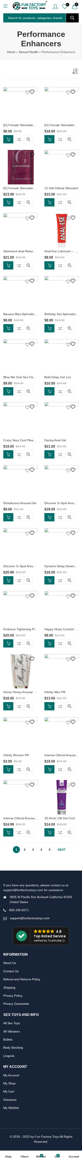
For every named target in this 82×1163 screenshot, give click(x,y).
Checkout (9, 1099)
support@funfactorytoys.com (30, 918)
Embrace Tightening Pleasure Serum (28, 629)
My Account (11, 1075)
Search (72, 17)
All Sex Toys (11, 1023)
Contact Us (11, 971)
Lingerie (8, 1056)
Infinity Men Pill (54, 692)
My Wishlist (11, 1108)
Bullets (7, 1039)
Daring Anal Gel (55, 440)
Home (11, 52)
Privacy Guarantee (16, 1003)
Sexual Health (28, 52)
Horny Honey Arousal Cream (23, 692)
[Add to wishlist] (30, 91)
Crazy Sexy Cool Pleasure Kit (23, 440)
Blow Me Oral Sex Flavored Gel (25, 377)
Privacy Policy (12, 995)
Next (62, 849)
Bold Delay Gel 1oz (57, 377)
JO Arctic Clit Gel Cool (59, 818)
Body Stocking (13, 1047)
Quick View (28, 139)
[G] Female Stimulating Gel (22, 125)
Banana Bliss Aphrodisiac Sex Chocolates (32, 314)
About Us (9, 963)
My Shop (9, 1083)
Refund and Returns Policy (21, 979)
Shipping (9, 987)
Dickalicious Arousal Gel (19, 503)
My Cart (8, 1091)
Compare (19, 139)
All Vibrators (11, 1031)
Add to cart (8, 139)
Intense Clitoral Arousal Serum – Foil (28, 818)
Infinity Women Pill (16, 755)
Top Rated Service (50, 936)
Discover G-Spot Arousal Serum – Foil (29, 566)
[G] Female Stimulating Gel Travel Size (30, 188)
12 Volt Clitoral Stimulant (61, 188)
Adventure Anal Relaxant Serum (25, 251)
